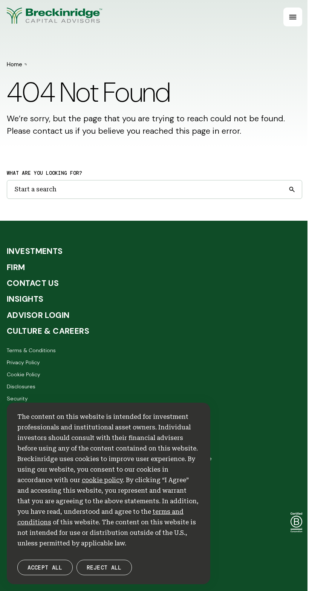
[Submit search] (291, 189)
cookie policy (102, 480)
